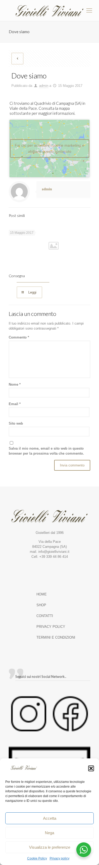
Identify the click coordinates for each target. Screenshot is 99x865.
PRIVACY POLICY (50, 627)
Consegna (17, 276)
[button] (91, 768)
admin (43, 86)
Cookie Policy (37, 858)
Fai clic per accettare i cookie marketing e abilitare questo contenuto (49, 148)
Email (15, 404)
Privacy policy (59, 858)
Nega (49, 833)
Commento (19, 337)
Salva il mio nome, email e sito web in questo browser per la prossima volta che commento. (46, 450)
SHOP (41, 605)
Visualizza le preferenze (49, 847)
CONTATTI (44, 616)
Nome (15, 384)
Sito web (16, 423)
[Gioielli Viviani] (49, 10)
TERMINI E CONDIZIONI (55, 637)
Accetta (49, 818)
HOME (41, 594)
